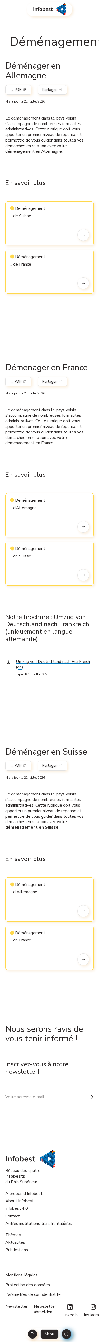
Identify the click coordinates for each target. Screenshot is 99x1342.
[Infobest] (49, 9)
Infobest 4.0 (16, 1208)
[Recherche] (66, 1334)
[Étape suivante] (90, 1096)
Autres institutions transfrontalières (38, 1223)
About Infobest (19, 1201)
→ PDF (15, 89)
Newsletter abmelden (45, 1309)
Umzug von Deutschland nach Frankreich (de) (53, 664)
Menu (49, 1333)
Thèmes (13, 1235)
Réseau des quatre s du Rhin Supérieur (22, 1176)
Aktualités (15, 1242)
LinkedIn (70, 1315)
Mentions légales (21, 1275)
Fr (32, 1333)
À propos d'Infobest (24, 1193)
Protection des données (27, 1285)
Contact (12, 1216)
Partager (49, 89)
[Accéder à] (83, 235)
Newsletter (16, 1306)
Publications (16, 1249)
